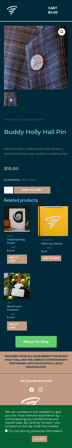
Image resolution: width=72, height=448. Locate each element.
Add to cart (32, 189)
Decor (16, 119)
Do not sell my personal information (35, 431)
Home (7, 119)
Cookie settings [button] (17, 439)
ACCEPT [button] (39, 438)
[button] (36, 342)
